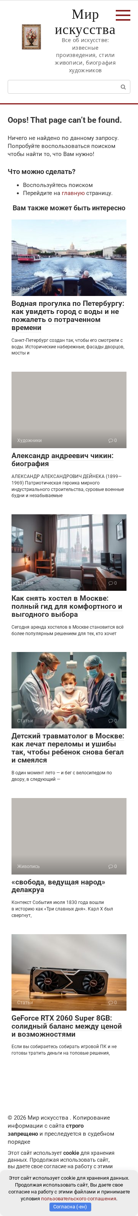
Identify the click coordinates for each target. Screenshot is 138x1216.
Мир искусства (85, 21)
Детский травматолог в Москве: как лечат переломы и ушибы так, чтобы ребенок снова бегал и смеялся (68, 748)
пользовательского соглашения (78, 1198)
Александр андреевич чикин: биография (62, 459)
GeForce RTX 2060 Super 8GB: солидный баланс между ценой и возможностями (67, 1026)
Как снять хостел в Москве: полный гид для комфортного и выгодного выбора (67, 606)
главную (73, 193)
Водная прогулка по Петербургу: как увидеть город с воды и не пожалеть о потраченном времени (68, 315)
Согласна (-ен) (70, 1206)
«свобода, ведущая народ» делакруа (58, 886)
